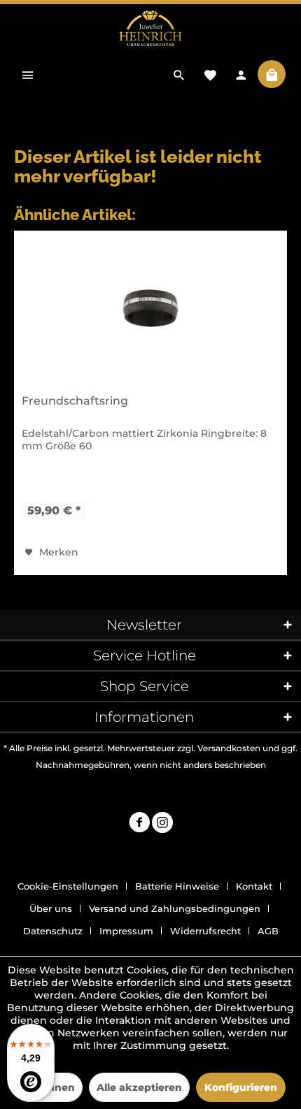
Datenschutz (53, 930)
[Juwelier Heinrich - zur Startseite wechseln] (150, 29)
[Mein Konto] (241, 74)
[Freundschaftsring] (150, 308)
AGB (268, 930)
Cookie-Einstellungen (68, 886)
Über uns (50, 908)
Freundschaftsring (75, 400)
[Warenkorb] (272, 74)
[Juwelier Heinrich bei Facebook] (139, 824)
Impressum (126, 930)
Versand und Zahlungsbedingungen (174, 908)
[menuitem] (28, 74)
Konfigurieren (240, 1087)
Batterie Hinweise (177, 886)
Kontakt (254, 886)
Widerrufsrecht (205, 930)
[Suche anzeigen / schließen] (179, 74)
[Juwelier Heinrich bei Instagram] (162, 824)
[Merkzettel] (210, 74)
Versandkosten (228, 748)
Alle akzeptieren (139, 1087)
